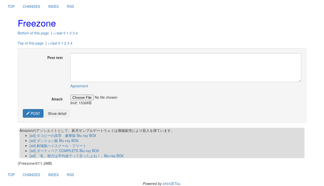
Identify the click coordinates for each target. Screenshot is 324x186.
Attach (57, 98)
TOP (11, 6)
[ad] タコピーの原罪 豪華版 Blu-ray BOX (63, 135)
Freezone (37, 22)
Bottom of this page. (34, 32)
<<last (58, 32)
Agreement (79, 85)
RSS (70, 6)
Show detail (57, 113)
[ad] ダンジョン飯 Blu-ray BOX (54, 140)
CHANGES (31, 6)
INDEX (53, 6)
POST (35, 113)
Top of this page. (31, 43)
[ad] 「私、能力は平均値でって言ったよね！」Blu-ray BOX (77, 155)
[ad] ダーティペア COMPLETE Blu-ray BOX (64, 150)
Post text (55, 57)
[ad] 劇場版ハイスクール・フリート (58, 145)
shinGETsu (171, 183)
